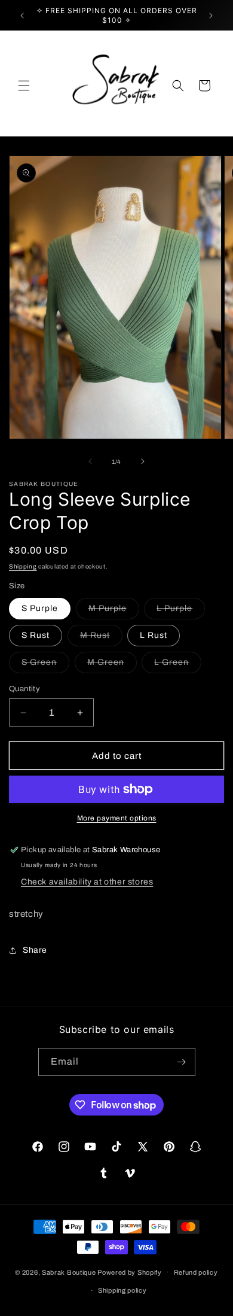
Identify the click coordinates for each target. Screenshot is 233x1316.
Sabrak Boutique (69, 1271)
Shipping (23, 566)
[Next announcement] (211, 15)
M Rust (101, 638)
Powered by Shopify (129, 1271)
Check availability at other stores (87, 881)
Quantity (24, 689)
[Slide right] (143, 461)
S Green (45, 665)
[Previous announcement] (22, 15)
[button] (24, 85)
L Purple (181, 611)
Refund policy (196, 1272)
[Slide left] (90, 461)
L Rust (153, 635)
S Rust (36, 635)
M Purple (113, 611)
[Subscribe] (181, 1062)
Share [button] (35, 950)
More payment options (117, 818)
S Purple (40, 608)
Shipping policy (122, 1290)
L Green (177, 665)
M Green (112, 665)
